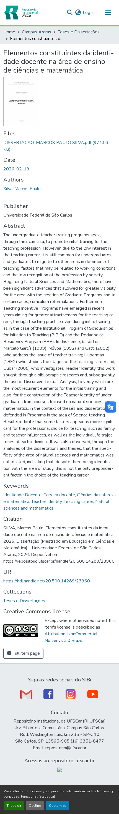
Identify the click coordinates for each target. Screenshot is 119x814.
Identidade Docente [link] (22, 495)
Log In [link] (89, 12)
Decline (35, 805)
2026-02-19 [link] (16, 169)
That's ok (14, 805)
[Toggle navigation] (108, 12)
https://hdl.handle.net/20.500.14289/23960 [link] (46, 581)
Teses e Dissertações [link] (79, 32)
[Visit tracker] (59, 769)
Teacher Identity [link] (46, 501)
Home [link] (9, 32)
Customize (57, 805)
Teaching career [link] (78, 501)
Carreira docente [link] (59, 495)
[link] (59, 146)
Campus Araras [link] (36, 32)
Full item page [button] (25, 653)
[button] (20, 12)
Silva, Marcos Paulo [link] (22, 189)
